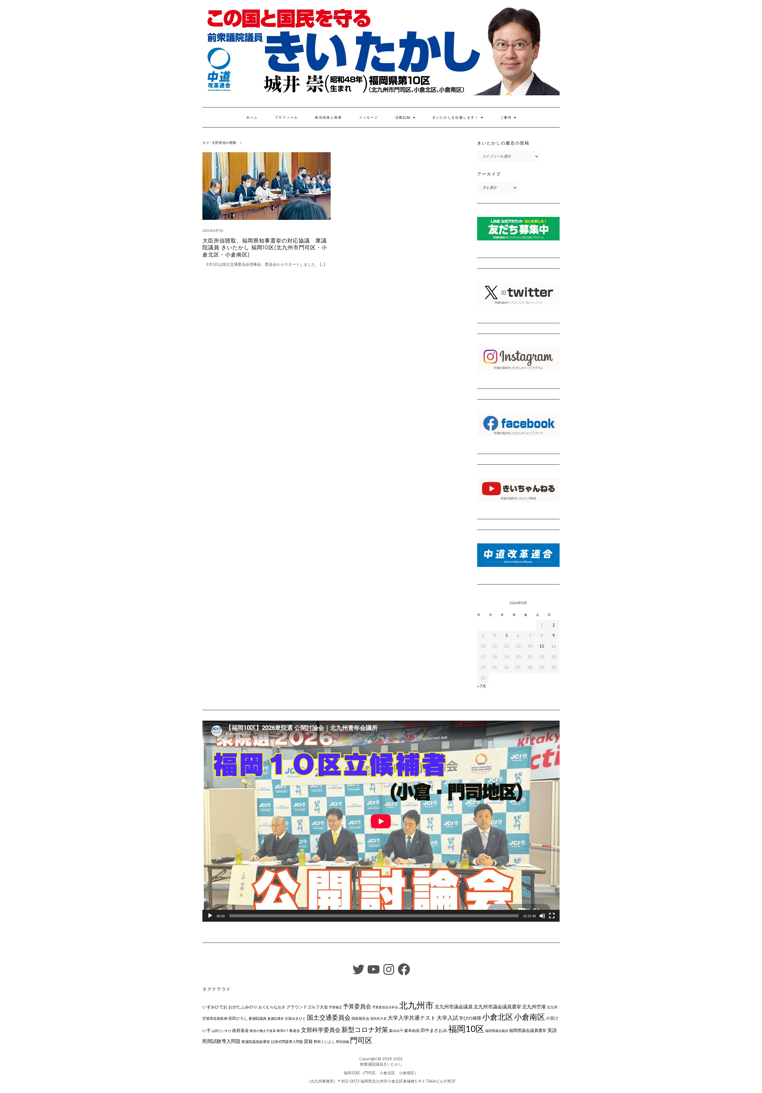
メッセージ (368, 117)
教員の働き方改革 (263, 1031)
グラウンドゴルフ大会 (307, 1006)
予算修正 (335, 1007)
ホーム (252, 117)
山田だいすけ (221, 1031)
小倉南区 (529, 1017)
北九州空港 (534, 1006)
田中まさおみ (434, 1030)
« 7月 (481, 686)
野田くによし (324, 1041)
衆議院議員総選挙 (255, 1041)
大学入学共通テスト (412, 1018)
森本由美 (412, 1030)
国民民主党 (378, 1018)
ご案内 (506, 117)
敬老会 (294, 1030)
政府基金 (240, 1030)
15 (541, 646)
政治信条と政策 (328, 117)
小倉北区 (497, 1017)
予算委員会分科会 (385, 1007)
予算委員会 (357, 1006)
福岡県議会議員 (496, 1031)
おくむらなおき (271, 1007)
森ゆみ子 (396, 1031)
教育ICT (282, 1031)
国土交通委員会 (329, 1017)
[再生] (210, 916)
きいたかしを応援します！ (456, 117)
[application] (381, 821)
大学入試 (447, 1017)
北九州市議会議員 (454, 1006)
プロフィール (286, 117)
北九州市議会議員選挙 (497, 1006)
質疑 (308, 1041)
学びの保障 (470, 1018)
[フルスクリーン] (552, 916)
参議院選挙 (275, 1018)
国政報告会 (360, 1018)
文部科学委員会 (321, 1029)
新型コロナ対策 (364, 1029)
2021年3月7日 (212, 230)
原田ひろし (238, 1018)
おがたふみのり (242, 1006)
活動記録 (403, 117)
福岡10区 (466, 1028)
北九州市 (416, 1005)
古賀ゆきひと (295, 1018)
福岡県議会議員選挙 (527, 1030)
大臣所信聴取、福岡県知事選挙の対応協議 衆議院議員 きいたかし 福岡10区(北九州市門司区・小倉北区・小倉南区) (264, 247)
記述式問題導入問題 (287, 1041)
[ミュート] (542, 916)
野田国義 (342, 1042)
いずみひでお (214, 1007)
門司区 (361, 1040)
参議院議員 (257, 1018)
